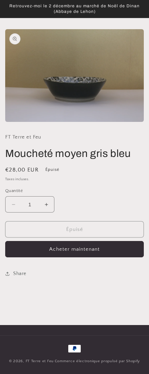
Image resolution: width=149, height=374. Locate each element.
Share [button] (19, 273)
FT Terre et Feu (40, 361)
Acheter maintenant (74, 249)
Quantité (14, 190)
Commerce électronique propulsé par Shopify (97, 361)
